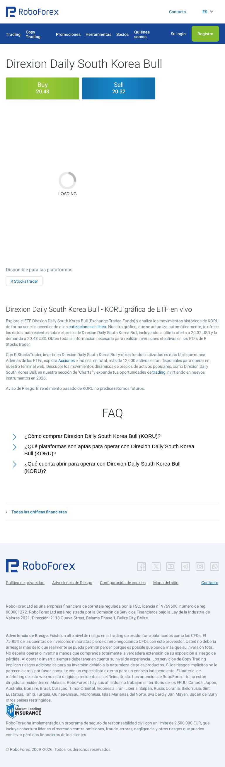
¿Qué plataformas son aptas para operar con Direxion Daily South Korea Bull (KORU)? (109, 450)
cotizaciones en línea (87, 326)
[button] (32, 12)
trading (159, 372)
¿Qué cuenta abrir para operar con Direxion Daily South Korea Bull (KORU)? (102, 467)
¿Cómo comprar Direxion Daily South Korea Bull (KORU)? (92, 436)
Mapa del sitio (165, 582)
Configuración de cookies (123, 582)
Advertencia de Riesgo (72, 582)
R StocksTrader (24, 281)
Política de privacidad (25, 582)
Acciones (66, 360)
